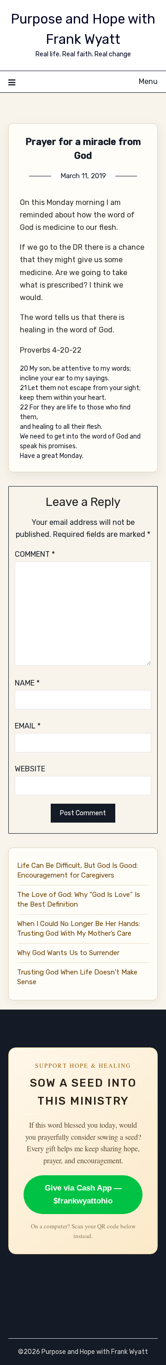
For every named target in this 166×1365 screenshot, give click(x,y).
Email (28, 726)
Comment (35, 554)
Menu (148, 81)
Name (27, 683)
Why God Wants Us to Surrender (68, 953)
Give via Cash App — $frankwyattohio (83, 1194)
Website (30, 768)
